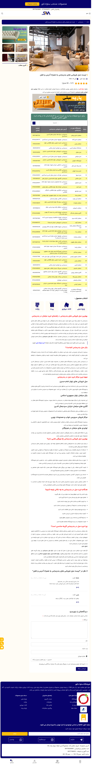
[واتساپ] (20, 739)
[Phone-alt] (2, 643)
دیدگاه (85, 620)
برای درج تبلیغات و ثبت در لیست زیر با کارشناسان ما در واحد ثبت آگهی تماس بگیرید (59, 116)
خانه (87, 22)
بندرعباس (80, 22)
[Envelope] (2, 647)
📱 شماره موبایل (83, 656)
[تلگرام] (81, 739)
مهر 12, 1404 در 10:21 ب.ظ (38, 578)
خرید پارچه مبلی (40, 343)
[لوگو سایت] (46, 13)
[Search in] (33, 123)
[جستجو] (2, 13)
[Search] (37, 123)
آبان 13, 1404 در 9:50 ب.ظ (38, 595)
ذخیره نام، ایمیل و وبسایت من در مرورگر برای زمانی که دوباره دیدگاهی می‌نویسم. (62, 664)
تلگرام (72, 740)
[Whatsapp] (2, 639)
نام (87, 641)
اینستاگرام (42, 740)
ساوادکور (81, 89)
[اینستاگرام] (52, 739)
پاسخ (77, 587)
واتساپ (11, 740)
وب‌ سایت (85, 649)
